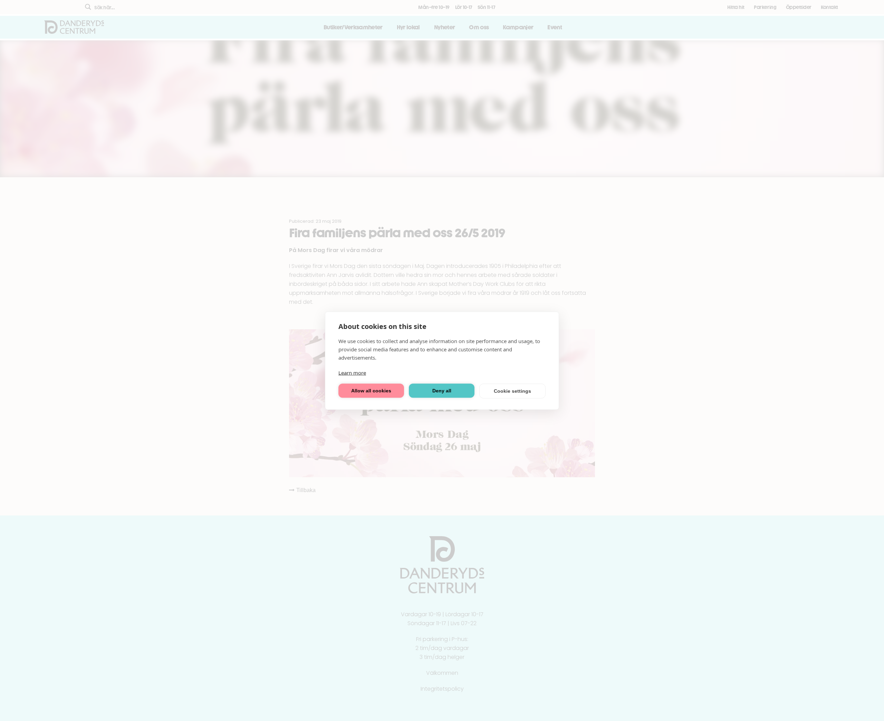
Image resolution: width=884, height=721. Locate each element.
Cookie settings (512, 391)
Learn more (352, 372)
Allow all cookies (371, 390)
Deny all (441, 390)
